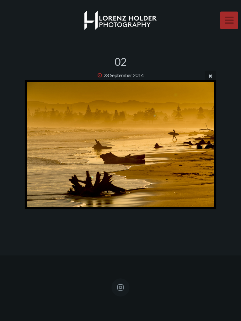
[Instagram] (120, 287)
